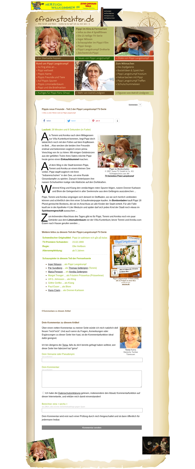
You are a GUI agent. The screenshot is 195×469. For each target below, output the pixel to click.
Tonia (65, 345)
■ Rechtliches (109, 13)
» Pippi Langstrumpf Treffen (130, 80)
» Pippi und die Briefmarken (51, 87)
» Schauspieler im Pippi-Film (92, 42)
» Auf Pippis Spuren (46, 80)
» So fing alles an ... (46, 67)
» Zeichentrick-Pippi (87, 52)
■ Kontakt (107, 11)
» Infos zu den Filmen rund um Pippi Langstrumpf (59, 113)
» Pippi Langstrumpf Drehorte (93, 49)
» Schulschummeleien (128, 84)
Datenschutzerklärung (69, 393)
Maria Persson (55, 271)
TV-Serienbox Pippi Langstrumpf (119, 176)
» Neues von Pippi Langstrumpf (92, 58)
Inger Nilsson (55, 264)
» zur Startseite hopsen (48, 58)
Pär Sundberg (55, 268)
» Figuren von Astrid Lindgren (132, 92)
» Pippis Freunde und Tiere (50, 77)
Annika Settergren (78, 271)
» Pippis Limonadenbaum (50, 84)
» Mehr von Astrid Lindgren (90, 92)
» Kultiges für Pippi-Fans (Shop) (53, 92)
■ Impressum (109, 16)
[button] (53, 121)
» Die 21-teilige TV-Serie (89, 35)
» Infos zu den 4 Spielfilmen (91, 32)
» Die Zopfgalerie (125, 67)
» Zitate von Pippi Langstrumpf (132, 58)
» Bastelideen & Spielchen (130, 70)
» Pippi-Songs (84, 46)
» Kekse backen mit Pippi (129, 77)
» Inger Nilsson (84, 39)
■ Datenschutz (109, 18)
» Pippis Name (43, 73)
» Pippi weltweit (44, 70)
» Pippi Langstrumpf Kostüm (131, 73)
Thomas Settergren (78, 268)
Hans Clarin (54, 290)
